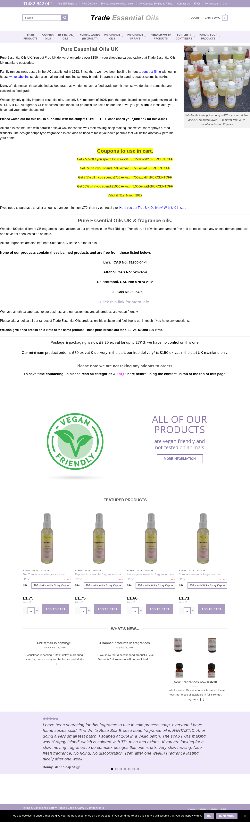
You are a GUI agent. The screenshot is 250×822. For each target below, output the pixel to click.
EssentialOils (65, 36)
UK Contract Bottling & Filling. (156, 3)
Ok (209, 815)
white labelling (19, 76)
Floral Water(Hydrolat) (90, 36)
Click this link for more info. (125, 302)
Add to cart (55, 609)
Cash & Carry (76, 807)
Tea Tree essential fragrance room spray (44, 576)
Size (25, 585)
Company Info (95, 807)
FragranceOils (112, 36)
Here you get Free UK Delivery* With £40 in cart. (152, 207)
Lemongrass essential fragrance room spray (150, 576)
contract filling (151, 71)
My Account (212, 3)
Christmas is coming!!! (55, 643)
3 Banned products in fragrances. (125, 643)
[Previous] (9, 742)
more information (180, 459)
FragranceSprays (135, 36)
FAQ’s (121, 374)
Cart (225, 3)
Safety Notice (57, 807)
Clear (67, 579)
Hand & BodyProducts (208, 36)
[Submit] (65, 17)
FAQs (197, 3)
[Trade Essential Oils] (125, 18)
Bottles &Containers (184, 36)
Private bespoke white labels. (117, 3)
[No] (244, 817)
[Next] (240, 742)
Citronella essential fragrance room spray (200, 576)
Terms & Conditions (34, 807)
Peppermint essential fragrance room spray (98, 576)
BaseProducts (30, 36)
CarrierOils (48, 36)
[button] (216, 17)
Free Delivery (89, 3)
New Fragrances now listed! (195, 682)
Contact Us (183, 3)
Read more (226, 815)
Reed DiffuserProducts (161, 36)
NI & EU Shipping (67, 3)
